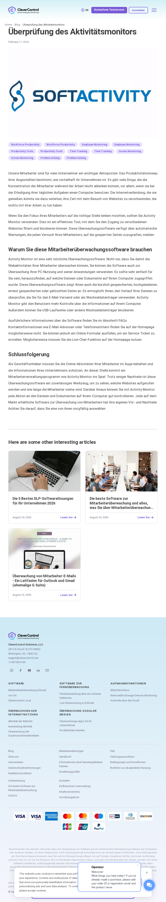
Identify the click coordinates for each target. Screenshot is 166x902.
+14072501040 (17, 662)
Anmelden (138, 10)
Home (8, 24)
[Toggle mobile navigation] (154, 10)
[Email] (47, 670)
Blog (17, 24)
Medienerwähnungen (71, 751)
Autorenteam (15, 762)
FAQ (112, 751)
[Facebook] (20, 670)
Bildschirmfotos (120, 690)
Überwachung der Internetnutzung (23, 712)
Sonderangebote (69, 797)
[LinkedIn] (38, 670)
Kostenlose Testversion (109, 9)
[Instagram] (11, 670)
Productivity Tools (22, 151)
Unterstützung (16, 780)
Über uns (13, 756)
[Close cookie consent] (147, 872)
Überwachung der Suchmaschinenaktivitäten (23, 733)
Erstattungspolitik (69, 771)
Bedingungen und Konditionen (128, 762)
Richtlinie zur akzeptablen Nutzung (130, 767)
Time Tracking (78, 151)
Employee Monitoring (94, 144)
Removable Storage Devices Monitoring (134, 695)
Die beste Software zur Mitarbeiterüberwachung (22, 788)
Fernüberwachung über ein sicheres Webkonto (80, 695)
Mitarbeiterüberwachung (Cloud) (27, 690)
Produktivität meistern (72, 730)
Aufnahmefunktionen (128, 683)
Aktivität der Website (20, 721)
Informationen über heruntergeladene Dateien (80, 764)
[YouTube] (29, 670)
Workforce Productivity (25, 144)
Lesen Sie (66, 517)
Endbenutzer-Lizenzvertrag (74, 786)
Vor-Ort (12, 695)
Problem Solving (50, 158)
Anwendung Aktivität (20, 726)
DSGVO (12, 795)
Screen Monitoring (130, 151)
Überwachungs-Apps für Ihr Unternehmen (76, 723)
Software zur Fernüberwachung (74, 685)
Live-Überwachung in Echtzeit (77, 702)
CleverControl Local (19, 700)
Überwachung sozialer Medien (78, 712)
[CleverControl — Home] (23, 10)
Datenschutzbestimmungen (24, 767)
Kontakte (64, 780)
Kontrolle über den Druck (125, 700)
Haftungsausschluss (122, 756)
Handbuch (65, 756)
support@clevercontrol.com (23, 658)
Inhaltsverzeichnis (69, 791)
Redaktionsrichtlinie (19, 773)
